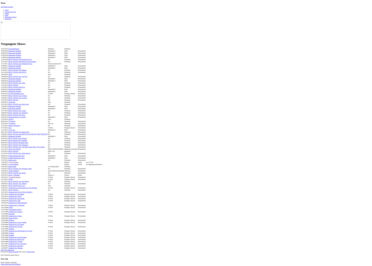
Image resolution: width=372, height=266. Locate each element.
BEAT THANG (13, 85)
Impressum (8, 19)
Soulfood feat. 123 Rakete (16, 205)
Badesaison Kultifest (14, 51)
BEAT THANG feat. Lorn (16, 186)
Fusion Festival (13, 218)
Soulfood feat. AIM (14, 201)
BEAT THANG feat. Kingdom (18, 113)
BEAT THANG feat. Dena (16, 115)
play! (10, 128)
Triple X (11, 119)
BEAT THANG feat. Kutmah (17, 138)
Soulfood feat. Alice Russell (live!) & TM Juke (22, 188)
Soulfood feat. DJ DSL (15, 227)
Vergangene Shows (10, 17)
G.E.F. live (11, 130)
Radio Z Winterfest (14, 125)
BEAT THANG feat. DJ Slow (17, 96)
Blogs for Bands (14, 252)
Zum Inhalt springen (7, 7)
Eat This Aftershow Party (16, 93)
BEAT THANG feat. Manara (17, 70)
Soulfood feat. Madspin (15, 248)
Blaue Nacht (12, 166)
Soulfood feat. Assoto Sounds (17, 237)
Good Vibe (11, 102)
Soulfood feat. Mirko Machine (17, 203)
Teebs (10, 74)
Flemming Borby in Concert (17, 117)
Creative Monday (13, 171)
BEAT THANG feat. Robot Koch (18, 132)
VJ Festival (11, 121)
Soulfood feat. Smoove (15, 212)
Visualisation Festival (14, 209)
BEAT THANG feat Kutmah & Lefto (20, 59)
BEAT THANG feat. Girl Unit (17, 76)
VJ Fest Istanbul (13, 162)
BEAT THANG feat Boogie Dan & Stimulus (22, 61)
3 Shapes (11, 233)
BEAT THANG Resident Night (18, 143)
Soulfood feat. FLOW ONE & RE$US (20, 192)
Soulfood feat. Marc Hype (16, 239)
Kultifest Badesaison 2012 (16, 156)
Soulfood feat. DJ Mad (15, 241)
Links (6, 15)
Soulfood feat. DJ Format (16, 224)
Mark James (31, 252)
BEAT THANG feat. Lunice (17, 111)
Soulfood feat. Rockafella (16, 194)
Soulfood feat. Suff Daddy (16, 198)
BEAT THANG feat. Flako (16, 83)
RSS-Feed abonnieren (7, 250)
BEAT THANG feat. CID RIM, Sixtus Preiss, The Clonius (26, 147)
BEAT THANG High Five (16, 87)
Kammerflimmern (13, 49)
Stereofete (11, 214)
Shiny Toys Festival (14, 149)
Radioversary (12, 160)
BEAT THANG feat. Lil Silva (17, 98)
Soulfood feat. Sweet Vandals (17, 222)
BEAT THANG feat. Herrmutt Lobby (20, 169)
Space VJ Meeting (14, 175)
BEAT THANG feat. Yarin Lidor (18, 104)
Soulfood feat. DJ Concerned (17, 244)
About (7, 10)
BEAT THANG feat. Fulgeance (18, 145)
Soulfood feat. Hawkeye (15, 246)
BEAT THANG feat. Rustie (17, 173)
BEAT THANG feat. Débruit (17, 183)
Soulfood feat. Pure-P (15, 196)
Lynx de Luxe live (10, 12)
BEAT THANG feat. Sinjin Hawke (19, 153)
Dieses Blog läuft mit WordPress (11, 264)
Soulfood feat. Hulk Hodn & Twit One (20, 231)
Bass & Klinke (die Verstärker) (17, 140)
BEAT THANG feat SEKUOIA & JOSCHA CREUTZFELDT (28, 134)
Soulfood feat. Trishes (15, 216)
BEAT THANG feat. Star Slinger (18, 181)
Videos (7, 13)
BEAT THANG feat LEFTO (17, 72)
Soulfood (11, 220)
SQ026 (10, 179)
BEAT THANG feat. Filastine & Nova (20, 64)
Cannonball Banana (14, 177)
